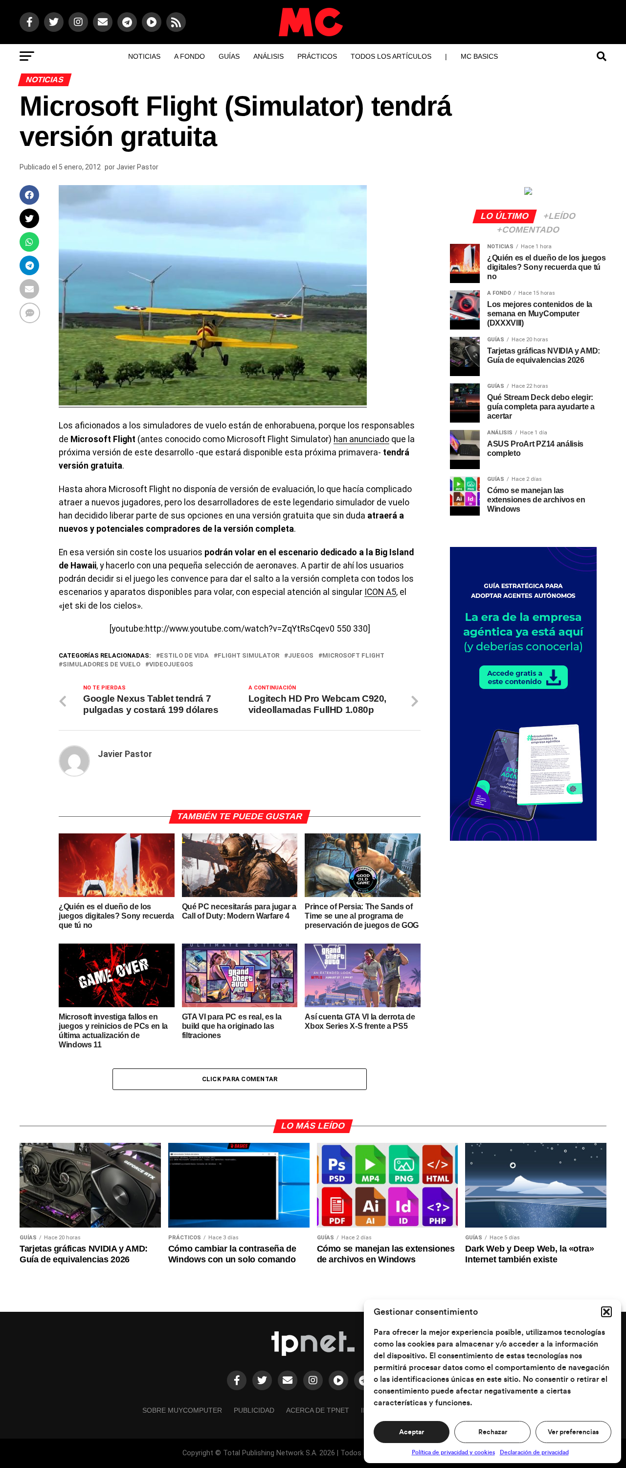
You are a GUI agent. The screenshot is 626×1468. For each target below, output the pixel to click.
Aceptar (411, 1432)
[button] (606, 1312)
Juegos (300, 656)
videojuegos (171, 665)
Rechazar (492, 1432)
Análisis (268, 56)
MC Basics (479, 56)
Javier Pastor (137, 167)
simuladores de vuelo (101, 665)
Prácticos (317, 56)
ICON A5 (380, 592)
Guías (229, 56)
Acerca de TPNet (317, 1410)
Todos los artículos (391, 56)
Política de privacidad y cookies (453, 1452)
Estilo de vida (184, 656)
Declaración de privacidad (534, 1452)
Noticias (144, 56)
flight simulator (248, 656)
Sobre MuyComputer (182, 1410)
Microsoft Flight (353, 656)
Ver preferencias (573, 1432)
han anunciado (361, 439)
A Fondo (189, 56)
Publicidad (254, 1410)
